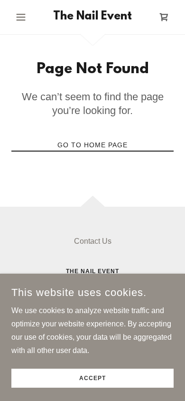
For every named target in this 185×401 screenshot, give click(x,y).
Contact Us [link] (92, 241)
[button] (23, 17)
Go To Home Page (92, 145)
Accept (92, 378)
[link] (92, 17)
